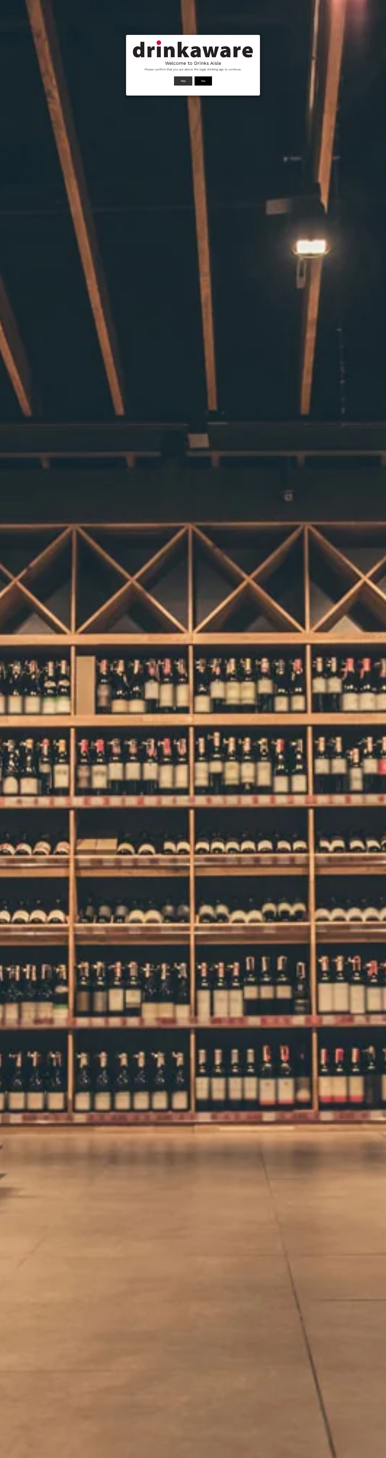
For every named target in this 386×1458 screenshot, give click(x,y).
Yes (183, 81)
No (203, 81)
